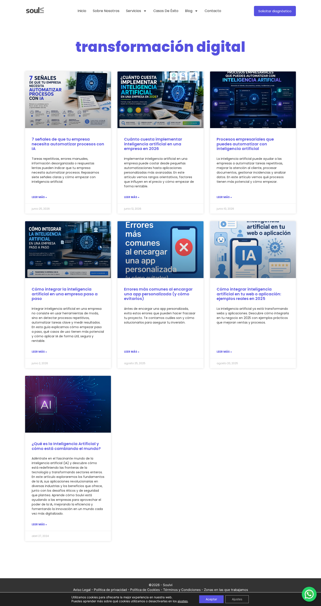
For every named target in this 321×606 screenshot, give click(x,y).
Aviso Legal (82, 590)
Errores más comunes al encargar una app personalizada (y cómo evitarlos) (158, 293)
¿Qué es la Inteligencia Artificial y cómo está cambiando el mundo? (66, 446)
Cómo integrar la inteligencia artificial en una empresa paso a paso (65, 293)
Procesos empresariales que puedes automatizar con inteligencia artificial (245, 143)
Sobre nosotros (106, 10)
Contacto (213, 10)
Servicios (133, 10)
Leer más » (39, 197)
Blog (188, 10)
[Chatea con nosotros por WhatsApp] (309, 594)
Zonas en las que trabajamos (226, 590)
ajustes (183, 601)
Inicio (82, 10)
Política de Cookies (145, 590)
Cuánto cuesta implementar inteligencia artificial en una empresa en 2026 (153, 143)
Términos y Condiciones (182, 590)
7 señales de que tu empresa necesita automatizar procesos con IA (68, 143)
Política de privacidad (110, 590)
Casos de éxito (165, 10)
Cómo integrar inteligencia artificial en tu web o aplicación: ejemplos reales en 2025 (249, 293)
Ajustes (237, 599)
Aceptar (211, 599)
